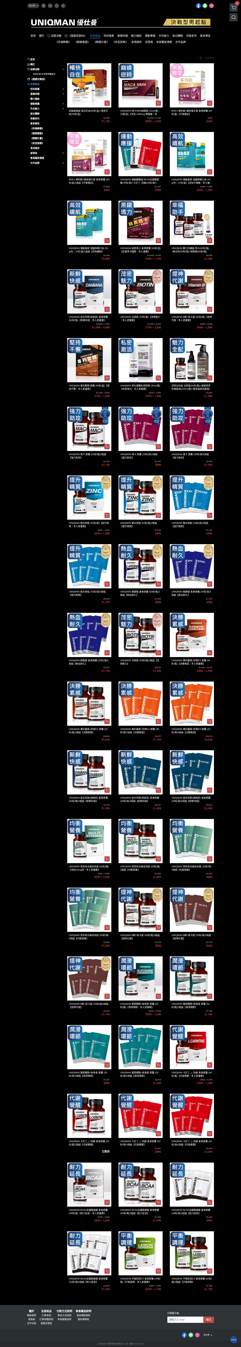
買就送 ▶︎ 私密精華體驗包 (44, 74)
